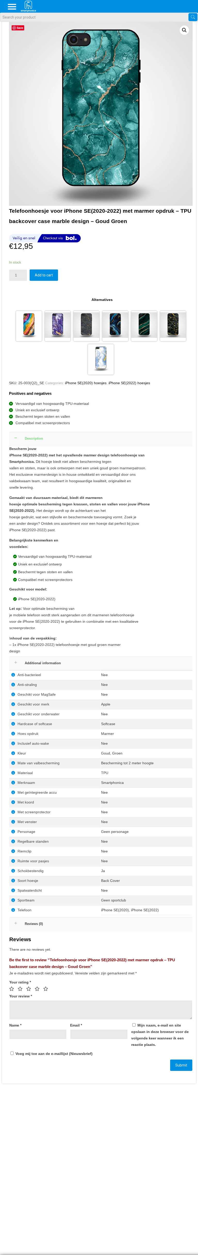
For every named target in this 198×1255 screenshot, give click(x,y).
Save (20, 28)
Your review (20, 996)
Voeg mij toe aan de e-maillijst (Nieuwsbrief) (53, 1054)
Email (76, 1025)
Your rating (20, 982)
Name (15, 1025)
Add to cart (44, 275)
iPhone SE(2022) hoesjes (129, 383)
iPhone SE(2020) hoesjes (85, 383)
